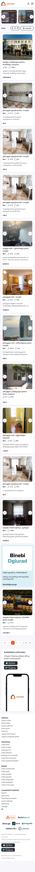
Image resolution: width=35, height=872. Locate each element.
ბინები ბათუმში (6, 747)
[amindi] (11, 828)
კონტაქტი (4, 806)
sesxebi (28, 839)
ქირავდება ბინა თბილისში (9, 755)
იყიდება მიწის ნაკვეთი (8, 734)
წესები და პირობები (6, 834)
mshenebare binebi (16, 839)
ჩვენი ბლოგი (5, 795)
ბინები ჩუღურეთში (7, 782)
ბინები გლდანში (6, 777)
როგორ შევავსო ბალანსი (9, 798)
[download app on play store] (11, 667)
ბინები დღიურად (6, 752)
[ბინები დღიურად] (17, 558)
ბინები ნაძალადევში (7, 785)
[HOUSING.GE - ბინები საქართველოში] (10, 817)
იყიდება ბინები (6, 720)
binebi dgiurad (5, 728)
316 (26, 642)
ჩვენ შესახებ (5, 803)
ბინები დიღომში (6, 774)
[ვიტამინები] (27, 823)
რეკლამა (4, 793)
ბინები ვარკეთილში (7, 779)
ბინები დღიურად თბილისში (9, 761)
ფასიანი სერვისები (7, 801)
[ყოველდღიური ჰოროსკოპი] (6, 823)
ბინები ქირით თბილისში (8, 758)
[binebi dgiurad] (24, 817)
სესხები (24, 839)
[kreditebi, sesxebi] (23, 828)
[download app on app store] (11, 663)
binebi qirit (4, 731)
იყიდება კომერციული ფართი (10, 736)
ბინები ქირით (5, 744)
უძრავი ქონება (5, 723)
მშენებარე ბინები (6, 839)
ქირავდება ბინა (6, 750)
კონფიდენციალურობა (20, 834)
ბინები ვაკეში (5, 771)
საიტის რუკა (4, 837)
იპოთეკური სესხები (6, 842)
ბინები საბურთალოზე (8, 768)
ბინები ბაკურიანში (7, 726)
